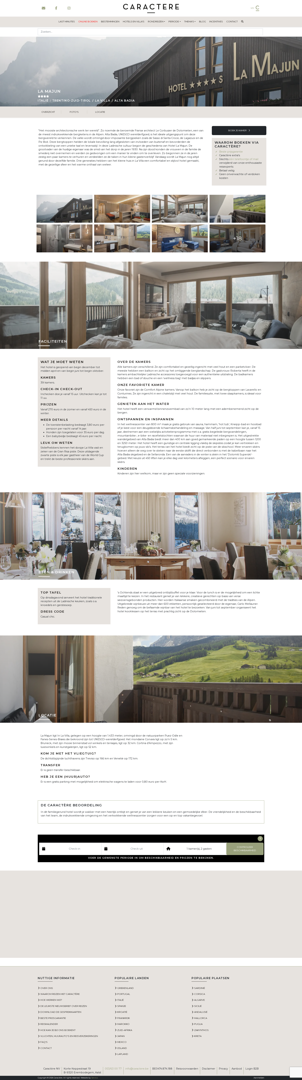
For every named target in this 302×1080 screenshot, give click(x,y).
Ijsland (122, 1048)
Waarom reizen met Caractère (60, 994)
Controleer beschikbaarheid (245, 849)
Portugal (123, 994)
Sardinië (199, 988)
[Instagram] (69, 8)
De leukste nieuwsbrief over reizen (63, 1006)
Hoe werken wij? (51, 999)
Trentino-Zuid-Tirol (71, 100)
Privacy (223, 1068)
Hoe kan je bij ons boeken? (58, 1030)
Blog (202, 21)
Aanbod (237, 1068)
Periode (173, 21)
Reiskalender (49, 1024)
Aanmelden (259, 1078)
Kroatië (122, 1012)
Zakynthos (201, 1030)
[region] (151, 914)
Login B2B (252, 1068)
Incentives (216, 21)
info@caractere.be (137, 1068)
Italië (43, 100)
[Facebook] (56, 8)
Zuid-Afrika (124, 1030)
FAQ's (44, 1042)
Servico (94, 1078)
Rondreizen (155, 21)
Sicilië (198, 1006)
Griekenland (125, 988)
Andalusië (200, 1012)
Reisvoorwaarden (187, 1068)
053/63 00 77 (113, 1068)
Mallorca (200, 1018)
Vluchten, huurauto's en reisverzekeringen (69, 1036)
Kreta (198, 1036)
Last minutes (67, 21)
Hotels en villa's (133, 21)
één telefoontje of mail (243, 159)
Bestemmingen (110, 21)
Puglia (198, 1024)
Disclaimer (208, 1068)
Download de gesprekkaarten (60, 1012)
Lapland (122, 1054)
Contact (232, 21)
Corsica (199, 994)
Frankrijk (123, 1018)
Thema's (189, 21)
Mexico (122, 1042)
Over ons (46, 988)
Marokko (123, 1024)
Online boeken (88, 21)
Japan (121, 1036)
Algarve (199, 999)
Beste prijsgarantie (231, 151)
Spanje (121, 1006)
